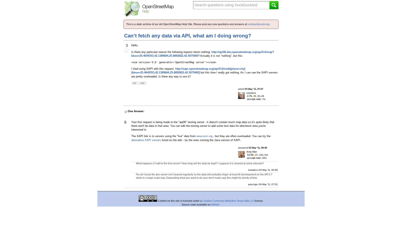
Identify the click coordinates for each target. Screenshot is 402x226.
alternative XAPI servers (146, 140)
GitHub (215, 204)
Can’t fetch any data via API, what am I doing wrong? (187, 36)
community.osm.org (258, 24)
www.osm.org (204, 136)
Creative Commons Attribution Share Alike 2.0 (228, 200)
